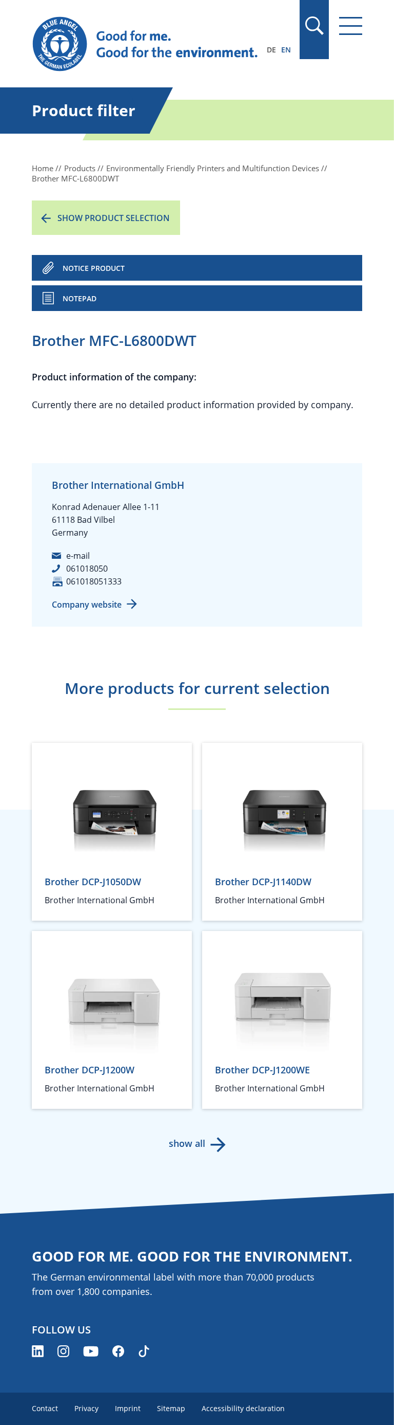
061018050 (87, 568)
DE (271, 49)
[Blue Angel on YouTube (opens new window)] (90, 1351)
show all (187, 1143)
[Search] (314, 25)
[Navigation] (350, 25)
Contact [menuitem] (45, 1408)
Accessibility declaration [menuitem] (243, 1408)
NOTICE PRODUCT (94, 268)
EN (286, 49)
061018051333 (94, 581)
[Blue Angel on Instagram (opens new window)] (63, 1351)
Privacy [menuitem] (86, 1408)
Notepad (79, 298)
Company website (87, 604)
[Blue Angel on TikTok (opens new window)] (144, 1351)
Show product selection (113, 218)
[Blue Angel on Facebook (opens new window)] (118, 1351)
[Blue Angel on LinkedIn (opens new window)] (38, 1351)
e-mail (78, 555)
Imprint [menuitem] (128, 1408)
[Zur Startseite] (147, 44)
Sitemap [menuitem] (171, 1408)
